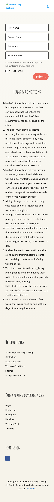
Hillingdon (10, 414)
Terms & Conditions (15, 366)
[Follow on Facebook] (7, 458)
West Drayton (12, 423)
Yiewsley (9, 428)
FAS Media (31, 488)
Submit (41, 76)
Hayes (8, 405)
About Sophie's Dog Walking (19, 352)
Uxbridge (10, 419)
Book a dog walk (13, 361)
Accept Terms (16, 70)
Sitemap (9, 370)
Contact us (10, 357)
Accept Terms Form (15, 375)
